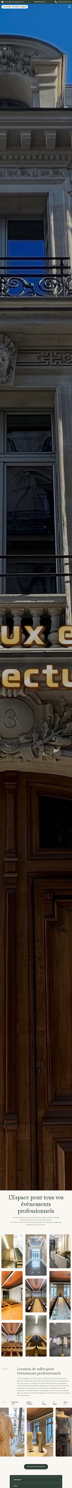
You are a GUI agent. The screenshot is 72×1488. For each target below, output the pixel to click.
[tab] (4, 1403)
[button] (69, 6)
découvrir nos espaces (36, 1466)
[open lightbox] (12, 1251)
